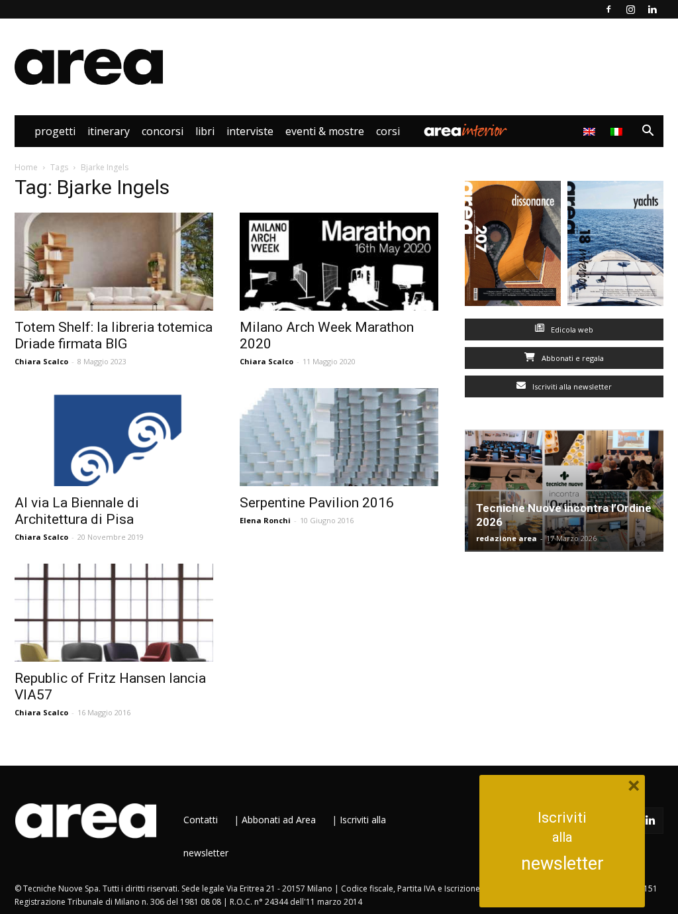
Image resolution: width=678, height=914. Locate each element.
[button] (647, 132)
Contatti (200, 819)
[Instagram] (630, 9)
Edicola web (571, 329)
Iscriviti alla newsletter (571, 386)
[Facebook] (608, 9)
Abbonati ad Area (279, 819)
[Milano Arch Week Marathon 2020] (339, 262)
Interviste (249, 131)
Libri (205, 131)
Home (26, 167)
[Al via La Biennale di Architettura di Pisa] (114, 437)
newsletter (562, 863)
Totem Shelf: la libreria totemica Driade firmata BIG (114, 335)
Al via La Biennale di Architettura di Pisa (77, 511)
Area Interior (465, 131)
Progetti (54, 131)
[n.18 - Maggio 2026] (615, 246)
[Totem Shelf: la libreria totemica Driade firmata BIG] (114, 262)
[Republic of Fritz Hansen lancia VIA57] (114, 613)
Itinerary (108, 131)
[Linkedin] (652, 9)
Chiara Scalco (41, 361)
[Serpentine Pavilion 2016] (339, 437)
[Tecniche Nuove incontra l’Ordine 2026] (564, 490)
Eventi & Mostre (324, 131)
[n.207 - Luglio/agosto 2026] (513, 246)
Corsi (388, 131)
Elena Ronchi (265, 520)
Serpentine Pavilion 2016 (317, 503)
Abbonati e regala (572, 358)
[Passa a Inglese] (591, 131)
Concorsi (162, 131)
